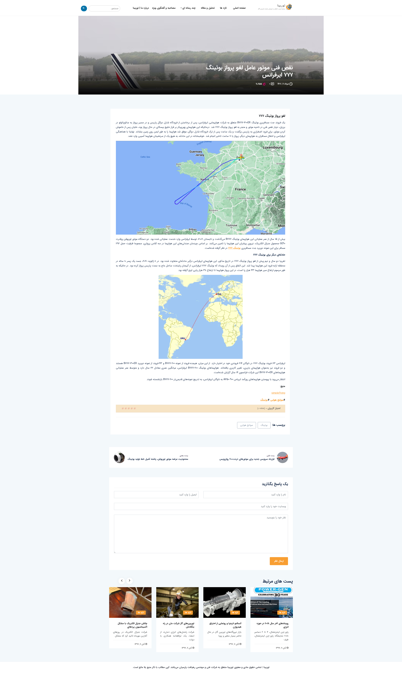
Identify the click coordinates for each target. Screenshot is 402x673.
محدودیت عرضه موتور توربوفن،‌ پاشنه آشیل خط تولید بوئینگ (158, 459)
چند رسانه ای (189, 8)
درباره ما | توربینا (141, 8)
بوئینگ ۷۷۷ (234, 248)
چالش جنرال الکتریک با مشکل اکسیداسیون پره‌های (132, 625)
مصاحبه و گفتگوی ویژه (163, 8)
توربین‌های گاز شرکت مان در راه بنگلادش (178, 625)
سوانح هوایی (276, 400)
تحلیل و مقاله (208, 8)
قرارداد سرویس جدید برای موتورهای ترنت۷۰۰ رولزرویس (246, 459)
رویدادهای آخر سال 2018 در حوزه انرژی (272, 625)
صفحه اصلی (239, 8)
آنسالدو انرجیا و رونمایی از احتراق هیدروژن (225, 625)
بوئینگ (264, 400)
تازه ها (223, 8)
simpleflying (278, 393)
